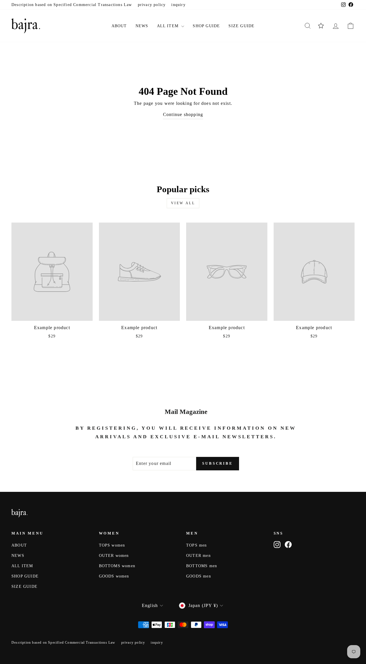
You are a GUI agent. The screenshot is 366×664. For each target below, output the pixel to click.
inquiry (178, 5)
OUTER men (198, 555)
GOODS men (198, 576)
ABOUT (119, 26)
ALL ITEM (168, 26)
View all (183, 203)
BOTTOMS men (201, 566)
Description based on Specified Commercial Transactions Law (71, 5)
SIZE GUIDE (241, 26)
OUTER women (114, 555)
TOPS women (112, 545)
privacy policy (152, 5)
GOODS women (114, 576)
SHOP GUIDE (206, 26)
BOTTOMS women (117, 566)
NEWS (142, 26)
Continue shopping (183, 114)
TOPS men (196, 545)
